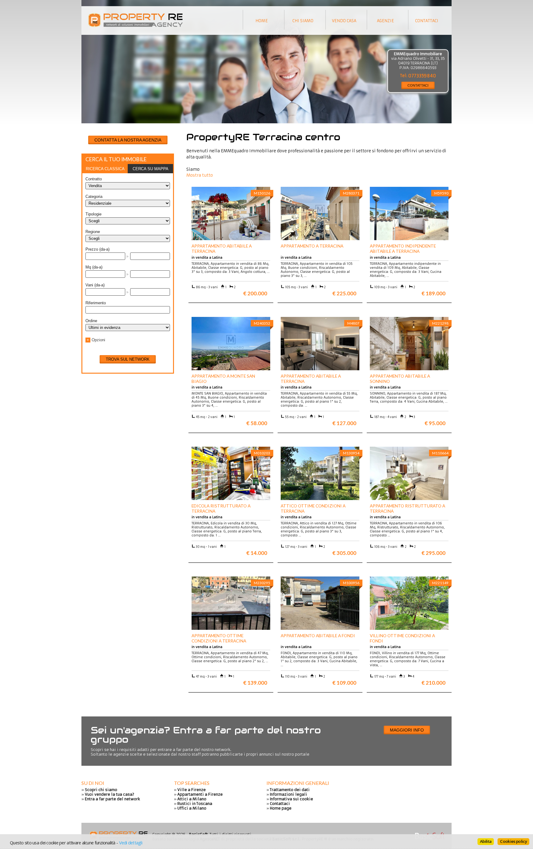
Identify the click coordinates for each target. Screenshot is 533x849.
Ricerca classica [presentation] (105, 168)
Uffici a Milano (191, 808)
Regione (92, 231)
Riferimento (95, 303)
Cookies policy (513, 841)
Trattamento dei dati (290, 789)
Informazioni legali (288, 794)
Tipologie (93, 214)
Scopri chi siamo (101, 789)
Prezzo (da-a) (97, 249)
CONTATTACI (417, 85)
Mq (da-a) (93, 267)
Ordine (91, 320)
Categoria (93, 196)
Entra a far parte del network (112, 799)
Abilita (485, 841)
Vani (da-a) (95, 285)
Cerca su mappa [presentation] (150, 168)
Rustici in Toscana (194, 803)
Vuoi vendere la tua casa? (109, 794)
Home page (280, 808)
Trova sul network (128, 359)
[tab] (105, 168)
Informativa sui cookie (291, 799)
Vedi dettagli (130, 842)
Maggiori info (407, 730)
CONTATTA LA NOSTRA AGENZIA (127, 139)
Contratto (93, 179)
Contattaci (280, 803)
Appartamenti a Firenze (200, 794)
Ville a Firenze (191, 789)
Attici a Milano (191, 799)
